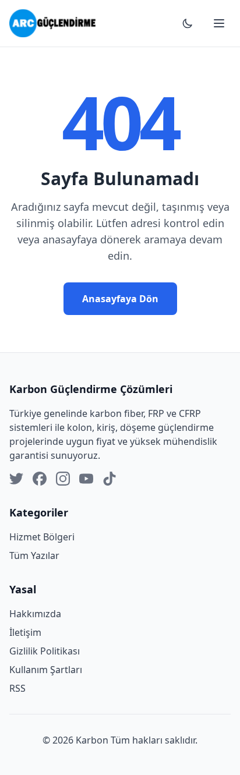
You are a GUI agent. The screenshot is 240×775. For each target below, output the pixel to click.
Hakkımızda (35, 613)
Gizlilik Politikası (44, 651)
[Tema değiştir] (187, 23)
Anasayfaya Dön (120, 298)
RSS (17, 688)
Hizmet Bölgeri (42, 536)
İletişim (25, 632)
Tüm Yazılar (34, 555)
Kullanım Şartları (45, 669)
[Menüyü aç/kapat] (219, 23)
